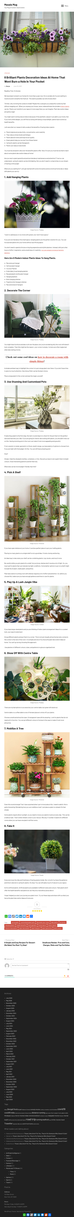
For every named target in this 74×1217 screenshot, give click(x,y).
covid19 (61, 1109)
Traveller (8, 1123)
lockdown (37, 1115)
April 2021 (9, 1074)
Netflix (10, 1119)
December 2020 (11, 1079)
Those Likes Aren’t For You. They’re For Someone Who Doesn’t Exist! (45, 1133)
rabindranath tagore (21, 1119)
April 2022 (9, 1051)
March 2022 (9, 1054)
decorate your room (43, 922)
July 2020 (9, 1092)
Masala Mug (10, 4)
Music (12, 1174)
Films (52, 1113)
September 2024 (11, 1018)
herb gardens (32, 925)
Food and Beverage (12, 1160)
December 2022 (11, 1038)
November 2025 (11, 1003)
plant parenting (47, 928)
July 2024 (9, 1023)
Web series (20, 1123)
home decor (42, 925)
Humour (8, 1163)
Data (7, 1155)
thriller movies (56, 1120)
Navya (8, 86)
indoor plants (65, 106)
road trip (31, 1119)
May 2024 (9, 1028)
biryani (20, 1109)
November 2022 (11, 1041)
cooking (42, 1109)
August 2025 (10, 1008)
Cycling (19, 1113)
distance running (38, 1113)
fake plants (54, 922)
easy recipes (48, 1113)
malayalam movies (53, 1115)
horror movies (20, 1115)
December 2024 (11, 1013)
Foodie (59, 1113)
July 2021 (9, 1066)
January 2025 (10, 1011)
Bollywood (24, 1109)
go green (63, 922)
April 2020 (9, 1099)
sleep (50, 1119)
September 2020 (11, 1087)
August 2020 (10, 1089)
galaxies (63, 1113)
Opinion (8, 1177)
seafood (45, 1119)
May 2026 (9, 1000)
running (39, 1119)
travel (63, 1120)
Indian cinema (29, 1115)
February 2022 (10, 1056)
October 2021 (10, 1059)
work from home (28, 1124)
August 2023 (10, 1033)
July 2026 (9, 998)
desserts (23, 1113)
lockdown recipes (44, 1115)
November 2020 (11, 1082)
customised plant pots (28, 922)
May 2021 (9, 1071)
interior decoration (11, 928)
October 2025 (10, 1005)
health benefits (21, 925)
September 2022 (11, 1046)
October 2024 (10, 1016)
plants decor (58, 928)
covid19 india (9, 1113)
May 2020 (9, 1097)
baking (5, 1109)
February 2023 (10, 1036)
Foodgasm (55, 1113)
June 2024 (9, 1026)
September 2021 (11, 1061)
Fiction (8, 1158)
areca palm (15, 922)
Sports (8, 1180)
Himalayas (7, 1115)
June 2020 (9, 1094)
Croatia (16, 1113)
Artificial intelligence (12, 1153)
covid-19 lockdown (53, 1109)
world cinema (36, 1123)
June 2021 (9, 1069)
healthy (66, 1113)
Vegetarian (15, 1123)
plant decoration (24, 928)
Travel (8, 1182)
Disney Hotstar (28, 1113)
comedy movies (35, 1109)
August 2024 (10, 1021)
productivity (14, 1119)
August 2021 (10, 1064)
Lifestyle (7, 73)
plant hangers (35, 928)
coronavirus (46, 1109)
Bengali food (12, 1109)
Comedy (28, 1109)
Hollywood (13, 1115)
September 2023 (11, 1031)
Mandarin (62, 1115)
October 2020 (10, 1084)
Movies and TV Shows (13, 1168)
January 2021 (10, 1076)
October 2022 (10, 1044)
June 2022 (9, 1049)
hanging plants (10, 925)
